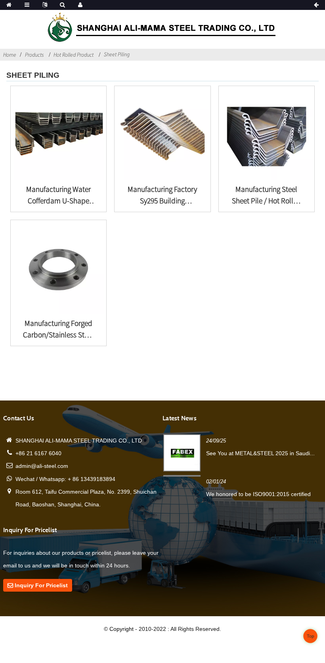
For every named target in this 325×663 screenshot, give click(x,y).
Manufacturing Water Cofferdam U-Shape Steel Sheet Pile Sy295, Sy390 (58, 195)
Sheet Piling (117, 54)
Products (34, 54)
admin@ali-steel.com (41, 466)
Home (9, 54)
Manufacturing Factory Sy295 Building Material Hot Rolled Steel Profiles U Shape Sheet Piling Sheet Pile (162, 195)
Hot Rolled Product (74, 54)
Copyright (121, 629)
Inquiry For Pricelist (41, 585)
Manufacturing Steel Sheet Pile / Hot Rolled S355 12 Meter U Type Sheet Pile (266, 195)
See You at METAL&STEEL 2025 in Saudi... (260, 453)
